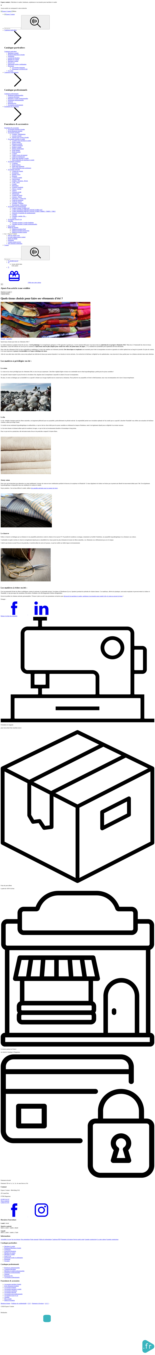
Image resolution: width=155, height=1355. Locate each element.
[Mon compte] (8, 267)
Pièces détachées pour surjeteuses (21, 168)
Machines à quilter (13, 61)
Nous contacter (5, 1201)
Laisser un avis (5, 1202)
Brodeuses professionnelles (15, 95)
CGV (29, 1303)
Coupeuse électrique (13, 97)
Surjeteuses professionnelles (16, 100)
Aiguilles (10, 221)
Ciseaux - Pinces (16, 197)
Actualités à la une (6, 1239)
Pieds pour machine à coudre (20, 158)
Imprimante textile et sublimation (17, 64)
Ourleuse (10, 101)
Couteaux (14, 163)
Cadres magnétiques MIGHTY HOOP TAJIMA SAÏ (26, 210)
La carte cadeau (101, 1239)
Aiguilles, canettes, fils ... (18, 216)
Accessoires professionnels (15, 105)
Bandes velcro (15, 174)
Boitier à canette (16, 147)
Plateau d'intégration (17, 148)
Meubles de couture (13, 59)
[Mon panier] (9, 262)
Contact (6, 245)
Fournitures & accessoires (11, 106)
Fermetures (15, 173)
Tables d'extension (17, 145)
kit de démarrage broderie (15, 131)
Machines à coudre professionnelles (18, 98)
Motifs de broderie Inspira (19, 232)
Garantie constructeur (91, 1239)
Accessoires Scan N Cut (15, 219)
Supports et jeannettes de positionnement (23, 213)
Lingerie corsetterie (17, 187)
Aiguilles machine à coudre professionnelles (24, 224)
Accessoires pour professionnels (17, 206)
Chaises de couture (17, 171)
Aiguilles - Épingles (17, 203)
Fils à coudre (11, 226)
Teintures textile (16, 192)
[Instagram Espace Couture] (41, 1216)
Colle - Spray (15, 182)
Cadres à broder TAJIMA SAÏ (20, 208)
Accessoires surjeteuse (14, 161)
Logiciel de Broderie (14, 58)
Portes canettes (16, 142)
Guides (13, 218)
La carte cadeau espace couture (16, 237)
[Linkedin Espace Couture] (41, 614)
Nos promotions (25, 1239)
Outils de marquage (17, 200)
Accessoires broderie (14, 132)
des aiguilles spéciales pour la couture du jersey (44, 488)
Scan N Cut (11, 62)
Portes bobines (16, 165)
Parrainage (11, 240)
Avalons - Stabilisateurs (18, 134)
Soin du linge (15, 179)
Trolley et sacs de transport (19, 155)
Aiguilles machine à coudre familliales (22, 222)
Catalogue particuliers (10, 30)
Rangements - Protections (19, 205)
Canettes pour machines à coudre (21, 140)
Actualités (9, 339)
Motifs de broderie (13, 227)
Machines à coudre (13, 53)
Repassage (11, 66)
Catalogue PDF (56, 1239)
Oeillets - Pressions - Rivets (19, 181)
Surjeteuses (11, 56)
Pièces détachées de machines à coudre (22, 160)
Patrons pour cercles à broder (20, 137)
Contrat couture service (14, 242)
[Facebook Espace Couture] (14, 614)
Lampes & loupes (16, 195)
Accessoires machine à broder (16, 129)
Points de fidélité (12, 238)
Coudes (14, 184)
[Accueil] (6, 11)
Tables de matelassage (18, 156)
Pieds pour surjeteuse (17, 166)
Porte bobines (15, 150)
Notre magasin (34, 1239)
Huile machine (16, 152)
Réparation (14, 185)
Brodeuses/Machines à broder (16, 54)
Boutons (14, 176)
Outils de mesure (16, 201)
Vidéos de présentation (45, 1239)
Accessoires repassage (18, 67)
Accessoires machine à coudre (16, 139)
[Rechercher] (35, 22)
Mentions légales (5, 1303)
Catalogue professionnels (11, 72)
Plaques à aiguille (16, 144)
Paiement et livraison (67, 1239)
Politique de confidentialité (18, 1303)
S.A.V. (47, 1303)
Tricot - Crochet (16, 189)
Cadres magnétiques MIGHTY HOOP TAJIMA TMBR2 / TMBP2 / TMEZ (33, 211)
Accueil (3, 339)
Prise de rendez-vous (14, 235)
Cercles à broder (16, 136)
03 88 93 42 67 (5, 1199)
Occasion (10, 71)
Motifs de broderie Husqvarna (20, 230)
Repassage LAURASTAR (19, 69)
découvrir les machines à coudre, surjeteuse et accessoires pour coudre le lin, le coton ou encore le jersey (93, 596)
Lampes (14, 214)
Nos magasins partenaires (15, 243)
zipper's (14, 190)
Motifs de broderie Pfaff (18, 229)
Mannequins (15, 193)
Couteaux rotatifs (16, 177)
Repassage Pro (12, 103)
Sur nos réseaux (15, 1239)
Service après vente (78, 1239)
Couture (14, 153)
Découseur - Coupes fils (18, 198)
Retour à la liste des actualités (9, 616)
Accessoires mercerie (14, 169)
